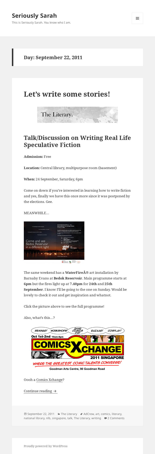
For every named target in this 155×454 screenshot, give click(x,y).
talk (69, 418)
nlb (48, 418)
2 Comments (116, 418)
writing (96, 418)
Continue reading (41, 391)
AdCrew (89, 414)
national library (34, 418)
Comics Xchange (49, 379)
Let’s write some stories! (67, 94)
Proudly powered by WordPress (45, 446)
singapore (59, 418)
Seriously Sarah (34, 15)
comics (105, 414)
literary (116, 414)
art (97, 414)
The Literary (69, 414)
